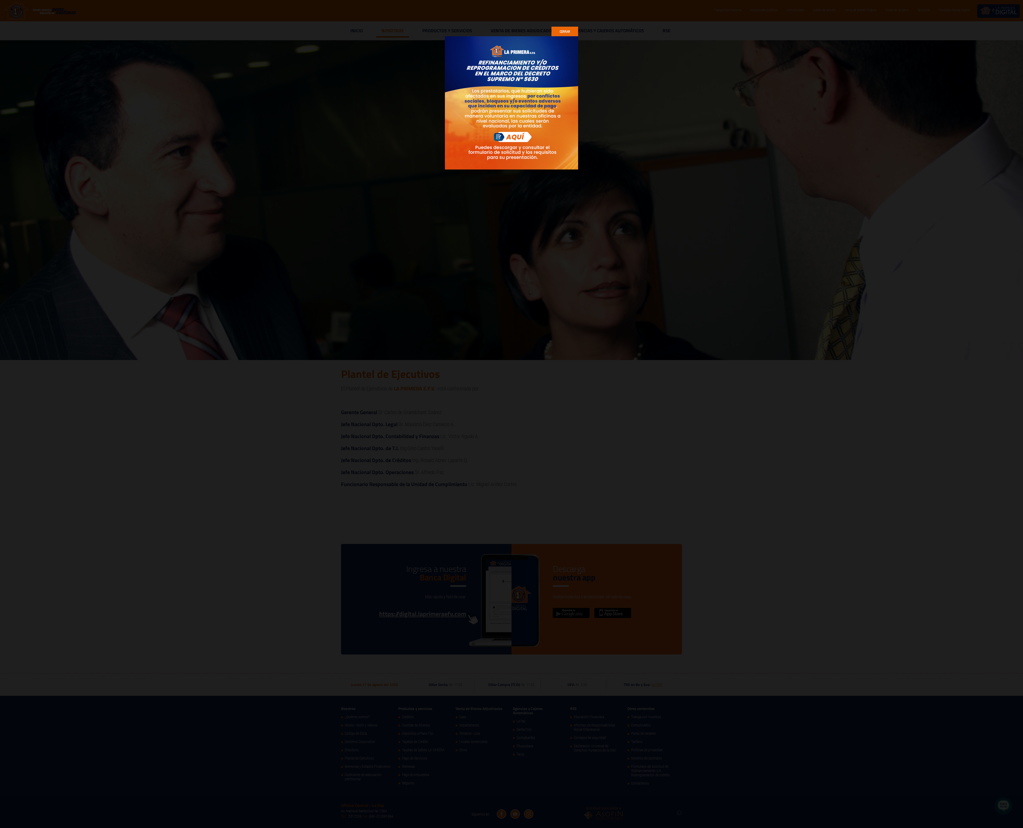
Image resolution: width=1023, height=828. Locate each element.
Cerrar (565, 31)
